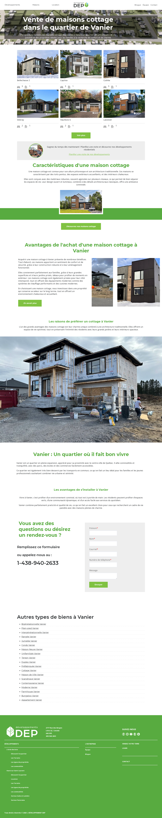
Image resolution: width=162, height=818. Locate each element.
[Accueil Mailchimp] (81, 5)
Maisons (36, 5)
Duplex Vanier (28, 662)
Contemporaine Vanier (32, 683)
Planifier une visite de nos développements (89, 154)
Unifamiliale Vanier (30, 653)
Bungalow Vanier (30, 696)
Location (55, 5)
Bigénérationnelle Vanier (33, 624)
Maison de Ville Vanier (32, 675)
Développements (12, 5)
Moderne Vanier (29, 687)
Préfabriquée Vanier (31, 666)
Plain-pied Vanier (30, 628)
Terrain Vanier (28, 658)
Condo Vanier (28, 645)
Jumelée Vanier (29, 641)
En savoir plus (29, 303)
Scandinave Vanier (30, 679)
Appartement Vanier (31, 700)
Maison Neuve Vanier (32, 649)
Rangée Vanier (28, 637)
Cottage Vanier (28, 670)
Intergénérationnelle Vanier (35, 632)
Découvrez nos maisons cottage (81, 226)
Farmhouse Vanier (30, 691)
